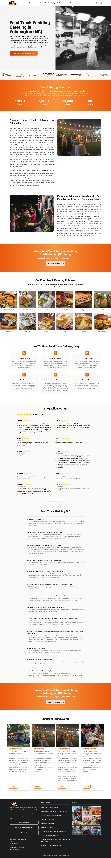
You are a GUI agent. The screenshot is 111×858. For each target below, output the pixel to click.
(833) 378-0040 (22, 839)
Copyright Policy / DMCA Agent (17, 847)
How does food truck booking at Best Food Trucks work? (54, 811)
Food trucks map (24, 822)
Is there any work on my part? (48, 819)
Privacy (11, 845)
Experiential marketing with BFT (24, 827)
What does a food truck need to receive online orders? (54, 831)
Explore (13, 786)
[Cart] (101, 3)
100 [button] (59, 500)
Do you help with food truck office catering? (51, 845)
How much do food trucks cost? (48, 823)
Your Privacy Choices (15, 849)
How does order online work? (48, 827)
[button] (62, 500)
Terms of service (14, 843)
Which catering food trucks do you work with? (51, 815)
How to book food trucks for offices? (49, 807)
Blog (11, 841)
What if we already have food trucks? (50, 835)
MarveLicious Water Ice (44, 171)
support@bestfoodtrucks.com (20, 837)
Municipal (24, 833)
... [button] (55, 500)
